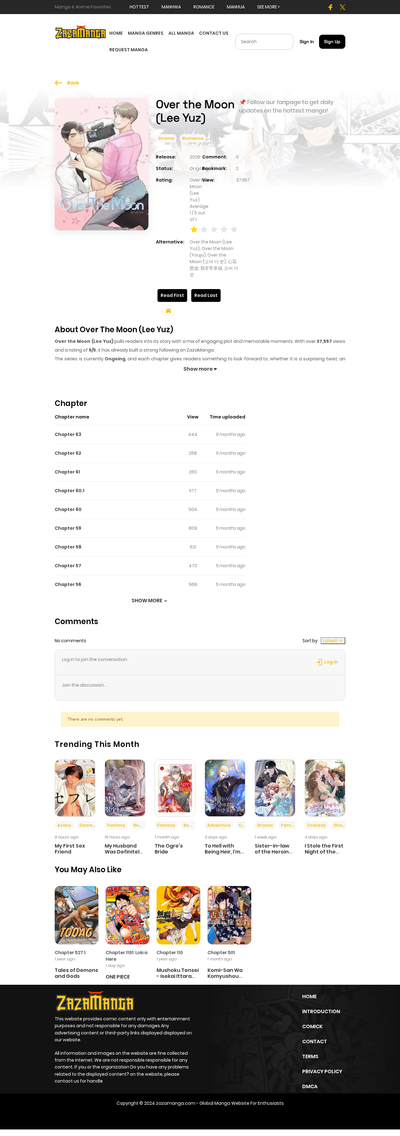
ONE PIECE (118, 976)
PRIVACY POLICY (322, 1071)
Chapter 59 (68, 528)
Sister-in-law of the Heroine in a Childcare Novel (273, 855)
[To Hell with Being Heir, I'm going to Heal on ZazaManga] (225, 787)
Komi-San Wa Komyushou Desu (225, 976)
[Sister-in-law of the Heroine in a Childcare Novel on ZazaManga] (275, 787)
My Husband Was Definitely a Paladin (123, 851)
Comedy (88, 825)
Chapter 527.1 (70, 952)
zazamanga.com (175, 1103)
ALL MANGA (181, 33)
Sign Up (332, 41)
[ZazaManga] (81, 31)
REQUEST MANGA (128, 50)
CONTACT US (213, 33)
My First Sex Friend (70, 848)
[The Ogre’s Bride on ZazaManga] (175, 787)
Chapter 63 (68, 434)
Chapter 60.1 (69, 491)
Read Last (206, 295)
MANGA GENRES (145, 33)
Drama (166, 138)
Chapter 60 (68, 509)
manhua (236, 7)
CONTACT (314, 1041)
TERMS (310, 1056)
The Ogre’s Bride (169, 848)
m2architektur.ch (236, 1116)
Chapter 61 (67, 472)
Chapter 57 (68, 566)
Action (64, 825)
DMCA (310, 1086)
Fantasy (116, 825)
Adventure (219, 825)
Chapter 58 (68, 547)
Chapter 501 (221, 952)
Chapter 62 (68, 453)
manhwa (171, 7)
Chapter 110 (170, 952)
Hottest (139, 7)
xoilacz (181, 1116)
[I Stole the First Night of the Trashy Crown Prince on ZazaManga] (325, 787)
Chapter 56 (68, 584)
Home (309, 996)
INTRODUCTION (321, 1011)
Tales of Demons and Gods (76, 973)
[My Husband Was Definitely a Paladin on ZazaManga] (125, 787)
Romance (192, 138)
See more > (268, 7)
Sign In (307, 41)
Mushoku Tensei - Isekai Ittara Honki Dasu (178, 976)
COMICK (312, 1026)
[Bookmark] (168, 311)
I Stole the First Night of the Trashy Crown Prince (324, 855)
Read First (172, 295)
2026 (195, 157)
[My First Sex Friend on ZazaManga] (75, 787)
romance (203, 7)
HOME (116, 33)
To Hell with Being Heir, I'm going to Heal (222, 851)
